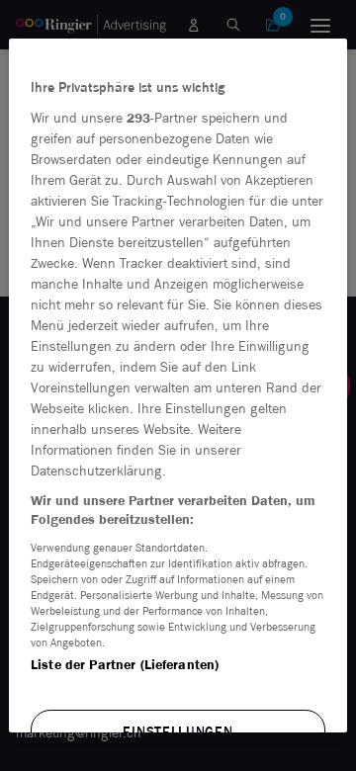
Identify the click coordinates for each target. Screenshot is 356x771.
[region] (178, 385)
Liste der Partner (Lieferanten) (125, 664)
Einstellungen (177, 732)
